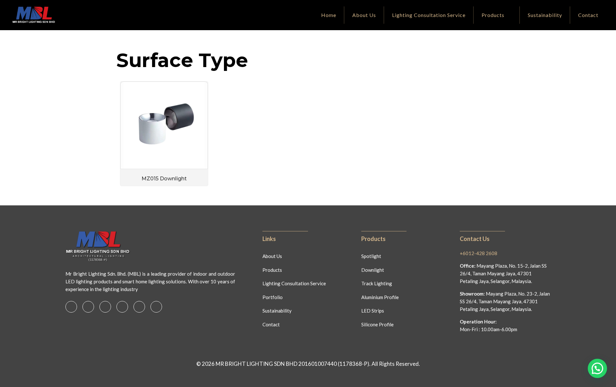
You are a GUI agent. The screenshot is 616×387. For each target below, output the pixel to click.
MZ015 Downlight (164, 179)
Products (272, 270)
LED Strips (372, 311)
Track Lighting (376, 283)
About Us (272, 256)
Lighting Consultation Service (294, 283)
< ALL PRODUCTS (134, 43)
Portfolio (272, 297)
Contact (271, 324)
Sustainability (277, 311)
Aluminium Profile (380, 297)
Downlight (372, 270)
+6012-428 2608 (478, 253)
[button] (597, 368)
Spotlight (371, 256)
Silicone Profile (377, 324)
